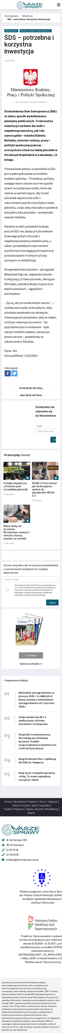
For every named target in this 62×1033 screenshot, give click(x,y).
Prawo (7, 801)
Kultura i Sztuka (20, 805)
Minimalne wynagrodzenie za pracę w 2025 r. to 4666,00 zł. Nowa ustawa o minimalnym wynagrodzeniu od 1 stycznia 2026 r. (36, 699)
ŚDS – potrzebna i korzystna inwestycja (28, 19)
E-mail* (39, 426)
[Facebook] (8, 373)
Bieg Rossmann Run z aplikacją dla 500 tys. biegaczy (37, 760)
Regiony (32, 801)
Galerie (31, 812)
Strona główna (11, 16)
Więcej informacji (52, 962)
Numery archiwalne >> (31, 664)
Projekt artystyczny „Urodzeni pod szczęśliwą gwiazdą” (15, 486)
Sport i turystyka (41, 805)
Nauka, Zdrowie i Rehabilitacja (35, 30)
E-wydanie (31, 655)
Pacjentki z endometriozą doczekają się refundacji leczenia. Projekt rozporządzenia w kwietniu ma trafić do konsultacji (37, 741)
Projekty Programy (14, 809)
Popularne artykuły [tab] (16, 680)
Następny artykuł (31, 395)
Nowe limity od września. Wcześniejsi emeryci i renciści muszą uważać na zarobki (16, 532)
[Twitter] (14, 373)
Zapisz (54, 439)
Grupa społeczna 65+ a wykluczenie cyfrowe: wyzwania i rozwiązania (33, 720)
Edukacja (53, 801)
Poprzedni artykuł (31, 388)
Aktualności (27, 16)
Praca (43, 801)
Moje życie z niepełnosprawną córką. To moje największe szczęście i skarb (37, 776)
